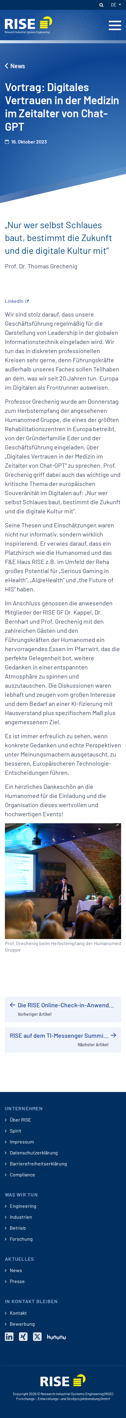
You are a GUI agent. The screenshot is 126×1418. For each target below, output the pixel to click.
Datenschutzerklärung (33, 1152)
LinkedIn (14, 301)
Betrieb (17, 1227)
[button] (101, 4)
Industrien (20, 1216)
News (17, 65)
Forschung (21, 1238)
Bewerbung (22, 1323)
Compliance (22, 1174)
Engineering (22, 1206)
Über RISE (20, 1119)
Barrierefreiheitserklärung (38, 1163)
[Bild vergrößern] (63, 880)
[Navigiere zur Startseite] (29, 24)
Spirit (15, 1130)
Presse (17, 1281)
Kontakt (18, 1312)
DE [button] (114, 4)
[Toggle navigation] (115, 25)
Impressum (21, 1141)
